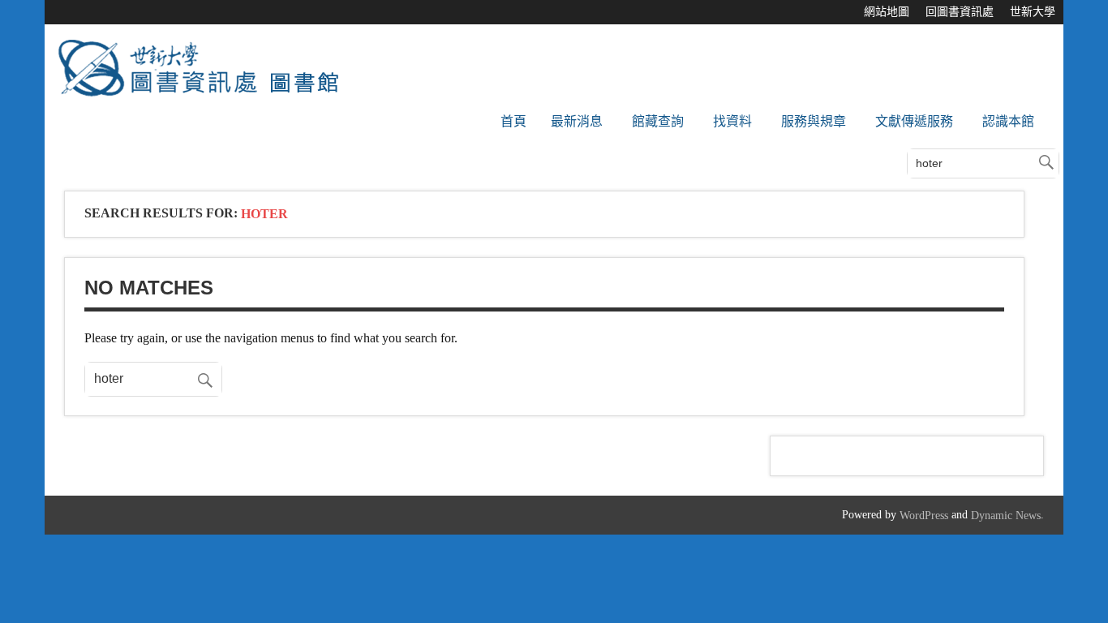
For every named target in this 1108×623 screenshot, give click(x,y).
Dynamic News (1006, 515)
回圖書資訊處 (959, 12)
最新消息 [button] (577, 121)
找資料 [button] (732, 121)
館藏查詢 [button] (658, 121)
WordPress (924, 515)
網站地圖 (886, 12)
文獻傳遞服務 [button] (914, 121)
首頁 (513, 121)
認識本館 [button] (1008, 121)
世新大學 (1032, 12)
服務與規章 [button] (813, 121)
